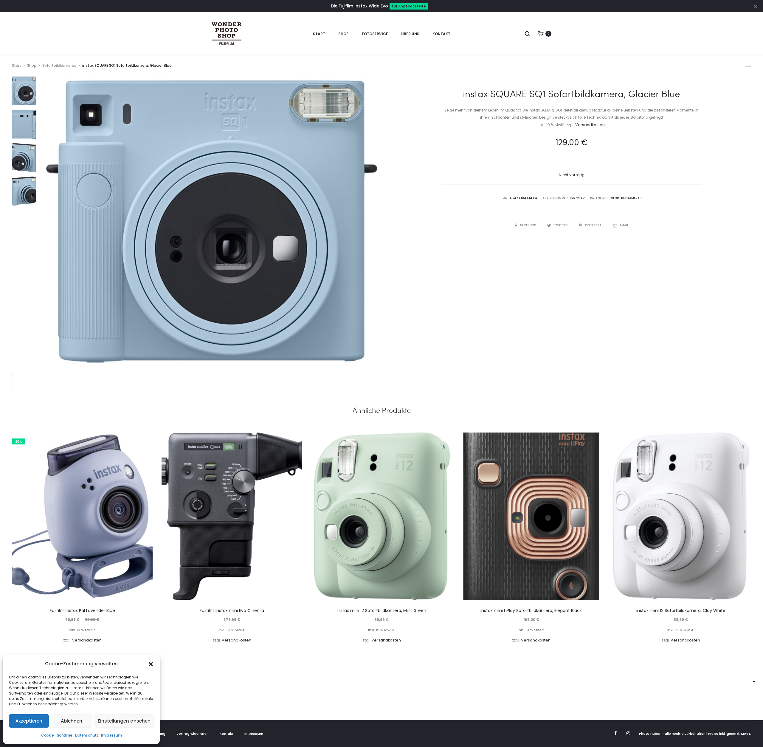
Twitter (561, 225)
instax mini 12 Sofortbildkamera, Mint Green (381, 610)
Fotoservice (375, 33)
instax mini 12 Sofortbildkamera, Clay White (680, 610)
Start (319, 33)
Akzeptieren (28, 721)
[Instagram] (628, 733)
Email (624, 225)
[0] (541, 34)
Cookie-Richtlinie (56, 735)
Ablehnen (71, 721)
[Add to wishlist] (145, 440)
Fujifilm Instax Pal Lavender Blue (82, 610)
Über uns (410, 33)
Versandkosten (590, 124)
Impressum (111, 735)
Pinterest (593, 225)
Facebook (528, 225)
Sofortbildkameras (59, 65)
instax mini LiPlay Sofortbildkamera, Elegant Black (531, 610)
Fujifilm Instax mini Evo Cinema (232, 610)
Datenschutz (86, 735)
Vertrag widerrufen (192, 733)
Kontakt (441, 33)
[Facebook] (615, 733)
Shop (343, 33)
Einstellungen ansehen (124, 721)
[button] (151, 664)
